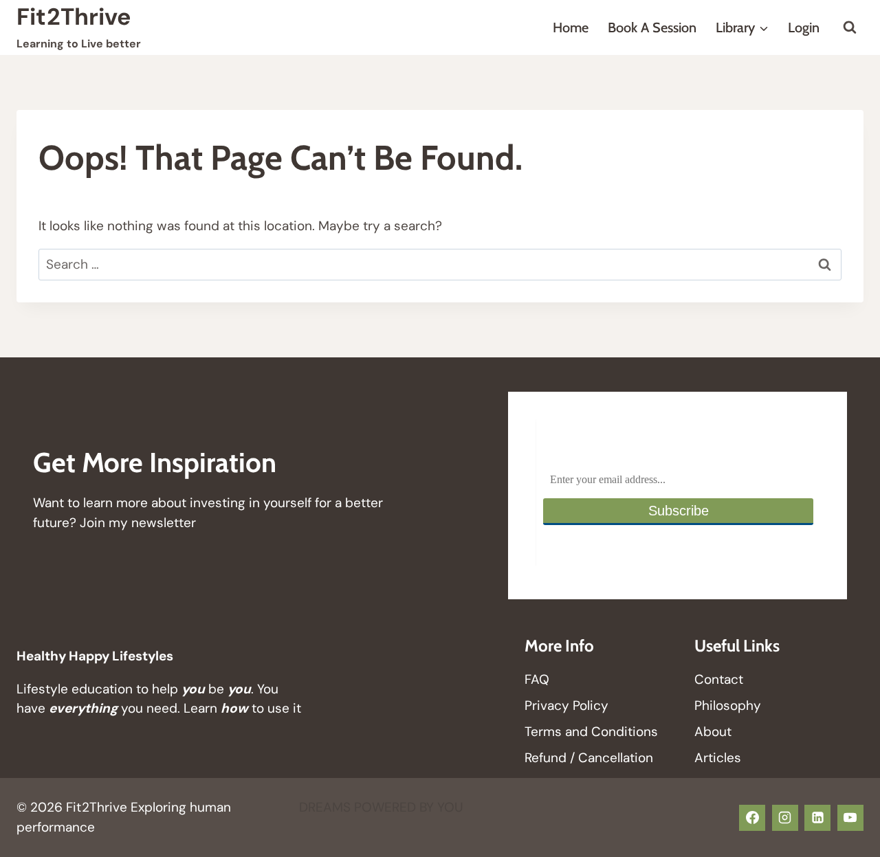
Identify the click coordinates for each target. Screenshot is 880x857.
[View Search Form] (850, 27)
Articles (717, 757)
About (713, 731)
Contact (718, 679)
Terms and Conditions (591, 731)
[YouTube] (850, 818)
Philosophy (727, 705)
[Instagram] (785, 818)
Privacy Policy (566, 705)
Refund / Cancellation (589, 757)
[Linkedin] (817, 818)
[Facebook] (752, 818)
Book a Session (652, 27)
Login (804, 27)
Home (570, 27)
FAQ (537, 679)
